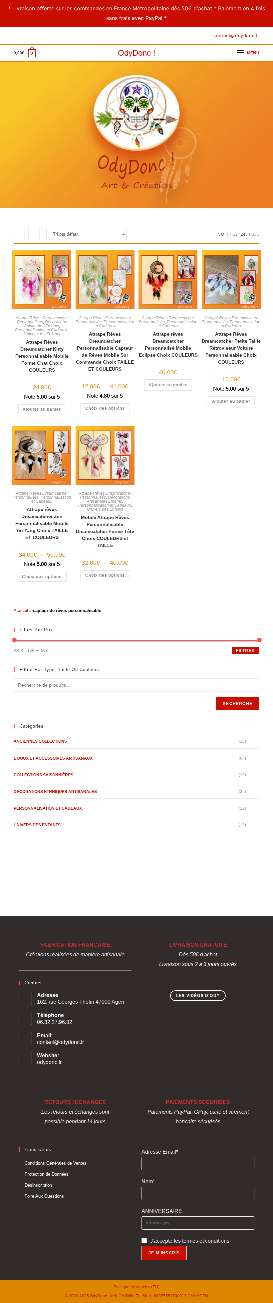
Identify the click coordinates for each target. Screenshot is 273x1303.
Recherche (237, 703)
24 (243, 234)
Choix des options (105, 408)
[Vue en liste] (34, 234)
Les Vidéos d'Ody (198, 995)
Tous (253, 234)
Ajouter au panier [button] (42, 409)
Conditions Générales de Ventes (56, 1163)
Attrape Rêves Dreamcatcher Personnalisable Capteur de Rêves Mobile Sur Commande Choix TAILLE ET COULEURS (105, 351)
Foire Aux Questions (44, 1196)
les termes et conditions (201, 1241)
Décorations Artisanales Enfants (45, 324)
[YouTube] (38, 35)
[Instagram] (31, 35)
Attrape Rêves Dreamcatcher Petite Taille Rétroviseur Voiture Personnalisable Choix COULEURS (231, 348)
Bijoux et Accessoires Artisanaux (53, 758)
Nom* (148, 1181)
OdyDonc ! (136, 52)
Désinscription (38, 1185)
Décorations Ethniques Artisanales (55, 791)
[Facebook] (16, 35)
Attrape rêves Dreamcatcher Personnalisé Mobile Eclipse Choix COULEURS (168, 344)
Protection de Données (47, 1174)
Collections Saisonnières (43, 775)
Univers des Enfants (42, 334)
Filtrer (245, 650)
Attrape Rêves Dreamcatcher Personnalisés (42, 320)
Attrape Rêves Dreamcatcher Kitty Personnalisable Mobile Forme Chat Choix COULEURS (42, 356)
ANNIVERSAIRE (161, 1211)
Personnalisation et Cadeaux (41, 330)
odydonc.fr (49, 1062)
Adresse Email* (159, 1152)
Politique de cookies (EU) (136, 1287)
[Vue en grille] (19, 234)
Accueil (21, 610)
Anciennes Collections (40, 741)
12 (235, 234)
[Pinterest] (23, 35)
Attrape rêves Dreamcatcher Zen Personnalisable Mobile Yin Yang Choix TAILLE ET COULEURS (42, 523)
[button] (41, 258)
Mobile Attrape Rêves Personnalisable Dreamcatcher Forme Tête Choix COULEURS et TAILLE (105, 531)
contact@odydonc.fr (60, 1042)
